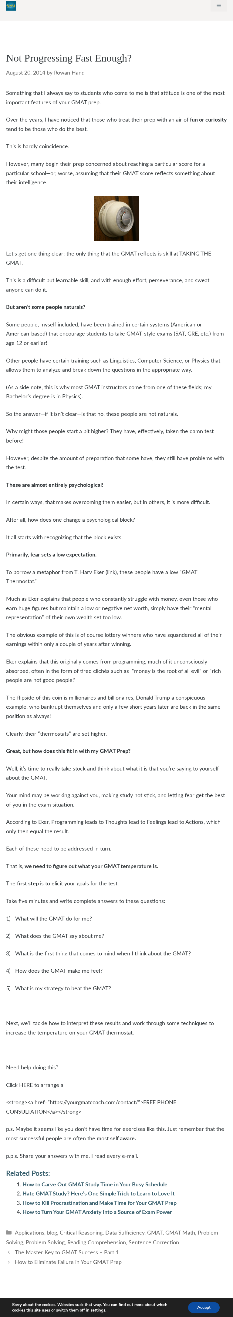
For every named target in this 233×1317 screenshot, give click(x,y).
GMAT (155, 1233)
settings (98, 1310)
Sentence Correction (154, 1242)
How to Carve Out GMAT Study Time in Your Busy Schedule (94, 1185)
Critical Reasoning (81, 1233)
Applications (29, 1233)
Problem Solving (45, 1242)
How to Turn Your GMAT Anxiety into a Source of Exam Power (97, 1212)
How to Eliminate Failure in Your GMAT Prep (68, 1262)
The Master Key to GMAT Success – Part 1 (67, 1252)
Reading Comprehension (96, 1242)
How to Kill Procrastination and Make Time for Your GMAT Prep (99, 1203)
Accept (204, 1307)
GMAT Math (180, 1233)
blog (52, 1233)
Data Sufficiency (124, 1233)
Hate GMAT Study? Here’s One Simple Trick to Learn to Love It (98, 1194)
